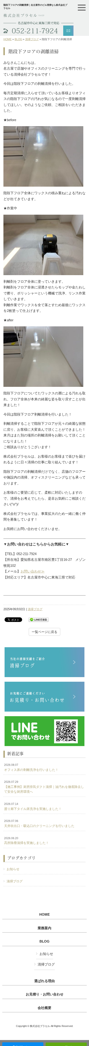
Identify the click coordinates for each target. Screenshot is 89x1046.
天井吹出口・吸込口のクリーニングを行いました (39, 823)
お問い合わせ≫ (32, 571)
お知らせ (13, 869)
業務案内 (44, 928)
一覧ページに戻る (44, 632)
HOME (7, 39)
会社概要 (44, 1008)
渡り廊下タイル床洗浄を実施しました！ (33, 806)
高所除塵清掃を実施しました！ (26, 841)
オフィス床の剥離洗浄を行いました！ (31, 767)
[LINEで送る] (39, 619)
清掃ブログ (32, 39)
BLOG (18, 39)
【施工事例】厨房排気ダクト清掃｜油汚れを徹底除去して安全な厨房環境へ (44, 786)
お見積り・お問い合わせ (44, 994)
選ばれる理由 (44, 981)
